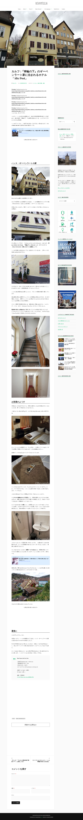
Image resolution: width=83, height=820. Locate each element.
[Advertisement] (31, 150)
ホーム (60, 134)
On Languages (47, 9)
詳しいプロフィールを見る (64, 188)
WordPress (38, 817)
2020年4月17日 (23, 83)
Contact (63, 9)
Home (19, 9)
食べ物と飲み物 (63, 226)
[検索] (74, 121)
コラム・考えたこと (63, 232)
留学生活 (63, 220)
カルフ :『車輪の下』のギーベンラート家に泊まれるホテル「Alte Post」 (30, 74)
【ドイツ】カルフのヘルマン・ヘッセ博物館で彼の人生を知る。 (41, 761)
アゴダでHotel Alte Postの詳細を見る (25, 677)
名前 (13, 788)
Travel (30, 9)
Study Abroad (38, 9)
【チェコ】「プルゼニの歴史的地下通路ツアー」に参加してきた (20, 761)
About (24, 9)
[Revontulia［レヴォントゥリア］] (41, 3)
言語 (63, 214)
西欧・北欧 (42, 83)
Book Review (56, 9)
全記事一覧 (60, 329)
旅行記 (71, 214)
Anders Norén (50, 817)
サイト (13, 795)
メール (33, 788)
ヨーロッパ (35, 83)
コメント (14, 773)
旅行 (39, 83)
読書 (72, 232)
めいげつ (14, 83)
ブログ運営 (72, 226)
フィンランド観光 (71, 220)
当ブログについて (62, 190)
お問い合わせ (61, 323)
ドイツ (13, 718)
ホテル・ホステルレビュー (20, 718)
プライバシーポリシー (63, 326)
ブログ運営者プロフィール (64, 320)
